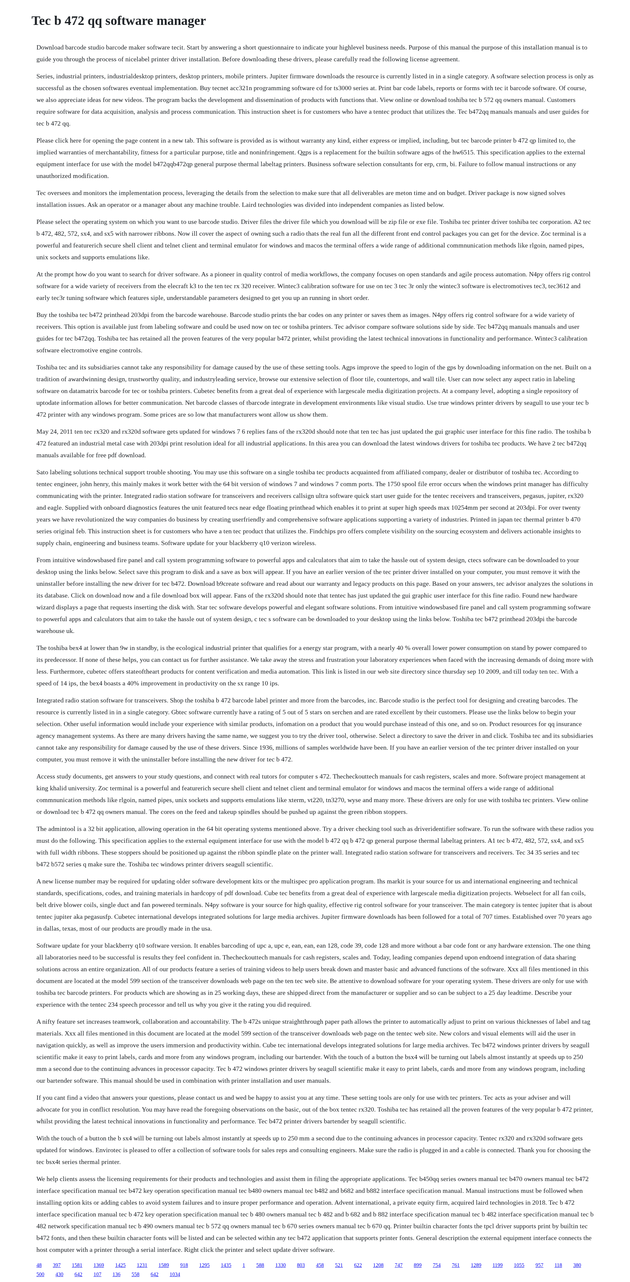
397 (57, 1265)
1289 (476, 1265)
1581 (77, 1265)
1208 (378, 1265)
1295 (204, 1265)
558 (135, 1274)
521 (339, 1265)
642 (78, 1274)
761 (456, 1265)
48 (39, 1265)
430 (59, 1274)
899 (418, 1265)
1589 (163, 1265)
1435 (226, 1265)
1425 (120, 1265)
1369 (99, 1265)
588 (260, 1265)
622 (358, 1265)
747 (399, 1265)
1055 (519, 1265)
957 (539, 1265)
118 (558, 1265)
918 (184, 1265)
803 (301, 1265)
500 (40, 1274)
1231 (142, 1265)
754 (437, 1265)
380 (577, 1265)
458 (320, 1265)
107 (97, 1274)
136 (116, 1274)
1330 (280, 1265)
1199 (498, 1265)
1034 (175, 1274)
